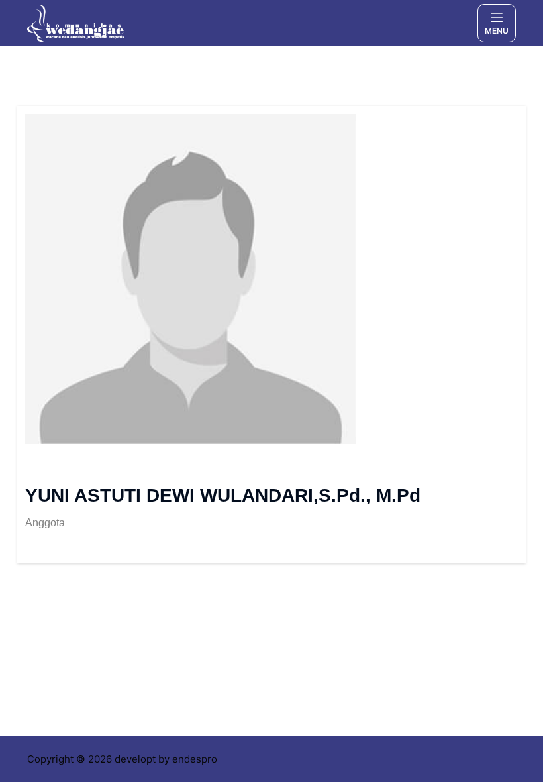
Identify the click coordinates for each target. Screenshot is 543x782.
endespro (194, 759)
